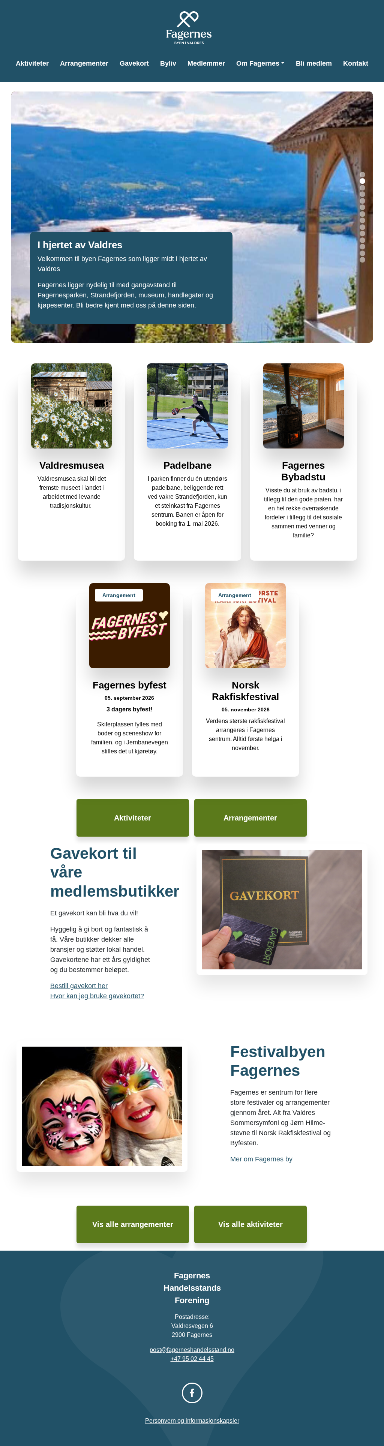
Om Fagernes (257, 63)
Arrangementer (84, 63)
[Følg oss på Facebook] (192, 1393)
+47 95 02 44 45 (192, 1359)
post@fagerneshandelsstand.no (192, 1350)
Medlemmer (206, 63)
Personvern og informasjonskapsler (192, 1421)
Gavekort (134, 63)
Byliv (168, 63)
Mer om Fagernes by (261, 1159)
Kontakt (355, 63)
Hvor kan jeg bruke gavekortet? (97, 996)
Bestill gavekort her (79, 986)
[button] (362, 174)
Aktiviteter (32, 63)
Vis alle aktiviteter (250, 1224)
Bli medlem (314, 63)
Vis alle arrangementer (132, 1224)
